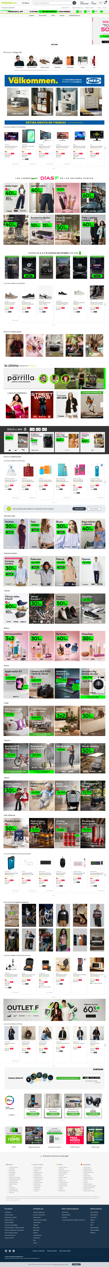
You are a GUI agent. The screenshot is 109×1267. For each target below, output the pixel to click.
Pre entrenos (62, 1190)
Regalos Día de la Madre (90, 1185)
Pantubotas (37, 1187)
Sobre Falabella (94, 1212)
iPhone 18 (11, 1192)
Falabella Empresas (74, 15)
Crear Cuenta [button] (94, 509)
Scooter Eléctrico (13, 1180)
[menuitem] (89, 7)
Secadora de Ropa (13, 1182)
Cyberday (35, 1225)
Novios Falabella (66, 1214)
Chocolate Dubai (13, 1189)
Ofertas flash (42, 15)
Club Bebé (64, 1217)
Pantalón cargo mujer (14, 1177)
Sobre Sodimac (94, 1214)
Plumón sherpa (38, 1175)
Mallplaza (92, 1232)
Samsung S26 (87, 1175)
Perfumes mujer (63, 1177)
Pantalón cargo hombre (15, 1179)
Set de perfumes (88, 1177)
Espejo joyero (87, 1167)
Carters (35, 1243)
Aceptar (76, 1264)
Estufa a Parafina (63, 1185)
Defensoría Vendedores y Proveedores (14, 1230)
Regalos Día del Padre (89, 1187)
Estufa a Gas (37, 1189)
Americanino (36, 1237)
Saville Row (12, 1169)
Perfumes (61, 1175)
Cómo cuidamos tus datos (11, 1232)
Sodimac (92, 1220)
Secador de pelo (88, 1170)
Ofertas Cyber (87, 1189)
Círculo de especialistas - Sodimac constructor (73, 1220)
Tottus (92, 1222)
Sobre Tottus (93, 1217)
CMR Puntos (65, 1212)
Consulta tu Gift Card (10, 1235)
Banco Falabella (94, 1227)
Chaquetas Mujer (13, 1167)
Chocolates (12, 1187)
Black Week (36, 1230)
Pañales (61, 1179)
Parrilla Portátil (63, 1184)
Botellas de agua (88, 1169)
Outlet (53, 15)
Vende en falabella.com (39, 1212)
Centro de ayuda (9, 1214)
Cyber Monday (37, 1222)
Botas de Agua (37, 1185)
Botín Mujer (37, 1184)
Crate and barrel (37, 1235)
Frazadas (36, 1190)
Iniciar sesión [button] (79, 509)
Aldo (34, 1240)
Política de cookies (52, 1251)
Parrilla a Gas (62, 1180)
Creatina (61, 1187)
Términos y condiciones (39, 1251)
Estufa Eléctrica (13, 1184)
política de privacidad (58, 1264)
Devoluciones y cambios (11, 1217)
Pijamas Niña (12, 1172)
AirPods (86, 1182)
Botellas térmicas (38, 1177)
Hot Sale (35, 1232)
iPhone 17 (86, 1174)
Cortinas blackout (63, 1172)
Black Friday (36, 1227)
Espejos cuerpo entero (89, 1190)
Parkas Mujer (37, 1180)
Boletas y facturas (9, 1220)
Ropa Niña (11, 1175)
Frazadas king (37, 1174)
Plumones (36, 1170)
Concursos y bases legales (11, 1225)
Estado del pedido (9, 1222)
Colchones (61, 1169)
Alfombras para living (64, 1170)
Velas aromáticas (88, 1184)
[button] (54, 3)
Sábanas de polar (38, 1172)
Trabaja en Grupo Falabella (40, 1220)
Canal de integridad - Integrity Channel (14, 1227)
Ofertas (62, 15)
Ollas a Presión (62, 1174)
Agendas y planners (88, 1179)
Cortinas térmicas (38, 1179)
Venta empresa (37, 1217)
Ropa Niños (12, 1174)
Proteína (61, 1189)
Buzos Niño (12, 1170)
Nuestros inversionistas (39, 1214)
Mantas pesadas (38, 1167)
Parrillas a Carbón (63, 1182)
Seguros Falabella (94, 1230)
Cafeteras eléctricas (89, 1172)
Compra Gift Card (9, 1237)
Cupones (31, 15)
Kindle (85, 1180)
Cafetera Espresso (13, 1190)
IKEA (10, 1185)
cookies (66, 1264)
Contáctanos (8, 1212)
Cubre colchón (37, 1169)
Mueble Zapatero (63, 1167)
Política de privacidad (64, 1251)
